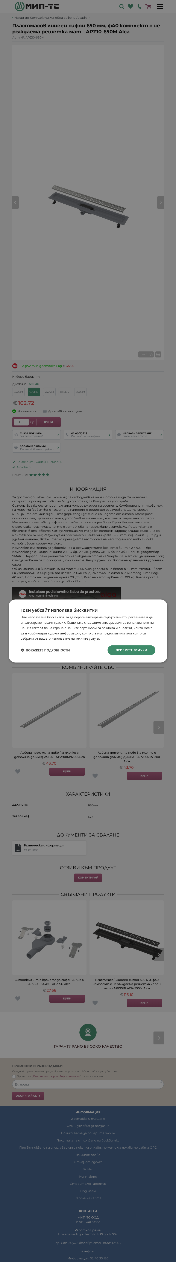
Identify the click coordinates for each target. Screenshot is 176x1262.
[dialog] (88, 631)
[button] (45, 650)
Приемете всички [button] (131, 650)
